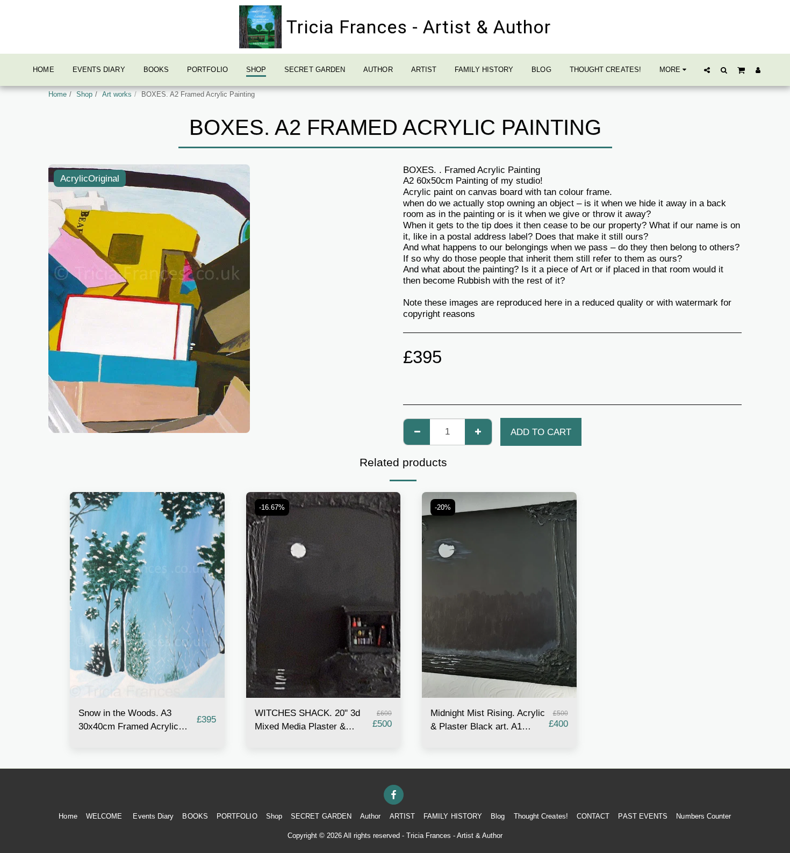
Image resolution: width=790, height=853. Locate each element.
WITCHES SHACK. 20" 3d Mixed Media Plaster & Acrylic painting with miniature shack (307, 720)
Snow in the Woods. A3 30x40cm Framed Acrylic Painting (128, 720)
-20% (443, 507)
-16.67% (272, 507)
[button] (707, 70)
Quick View (147, 692)
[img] (147, 595)
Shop (84, 94)
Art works (117, 94)
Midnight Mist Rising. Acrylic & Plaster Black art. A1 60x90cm (487, 720)
